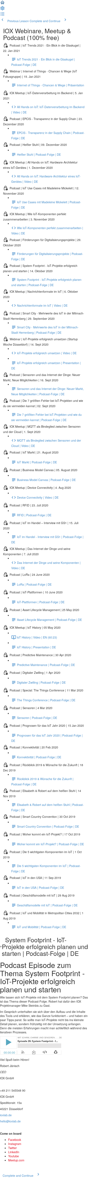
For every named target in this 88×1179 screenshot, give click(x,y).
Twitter (12, 1148)
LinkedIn (13, 1152)
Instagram (14, 1144)
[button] (2, 4)
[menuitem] (2, 9)
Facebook (14, 1140)
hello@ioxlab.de (10, 1121)
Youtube (13, 1156)
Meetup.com (16, 1160)
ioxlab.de (6, 1115)
